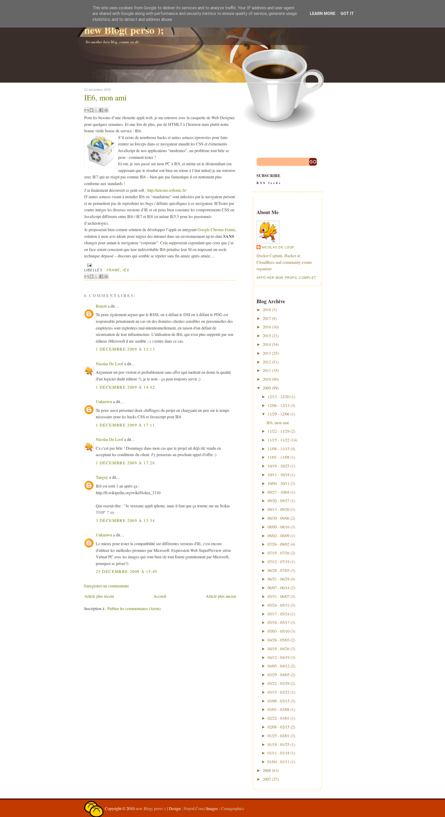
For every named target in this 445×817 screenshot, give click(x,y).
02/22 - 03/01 (278, 718)
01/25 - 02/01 (278, 735)
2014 (267, 344)
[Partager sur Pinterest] (106, 110)
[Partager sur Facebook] (101, 110)
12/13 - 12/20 (278, 396)
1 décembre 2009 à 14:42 (125, 387)
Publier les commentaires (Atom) (134, 608)
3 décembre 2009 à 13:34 (125, 520)
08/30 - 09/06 (278, 518)
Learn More (322, 13)
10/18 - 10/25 (278, 465)
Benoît (101, 306)
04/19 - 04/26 (278, 648)
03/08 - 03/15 (278, 700)
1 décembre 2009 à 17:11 (125, 425)
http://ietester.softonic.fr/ (166, 190)
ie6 (126, 270)
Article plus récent (99, 596)
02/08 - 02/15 (278, 726)
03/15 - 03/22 (278, 692)
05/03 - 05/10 (278, 631)
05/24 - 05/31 (278, 605)
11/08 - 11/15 (278, 448)
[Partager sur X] (96, 110)
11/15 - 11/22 (278, 439)
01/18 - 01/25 (278, 744)
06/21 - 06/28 (278, 578)
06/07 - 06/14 (278, 587)
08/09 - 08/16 (278, 526)
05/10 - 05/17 (278, 622)
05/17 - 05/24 (278, 613)
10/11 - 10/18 (278, 474)
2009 (267, 387)
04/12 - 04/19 (278, 657)
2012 (267, 361)
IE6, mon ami (105, 97)
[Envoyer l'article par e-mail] (88, 265)
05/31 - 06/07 (278, 596)
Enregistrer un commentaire (106, 585)
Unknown (104, 401)
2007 (267, 779)
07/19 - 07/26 (278, 552)
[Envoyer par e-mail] (86, 110)
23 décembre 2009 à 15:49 (126, 571)
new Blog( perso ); (124, 29)
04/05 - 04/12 (278, 665)
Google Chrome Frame (216, 229)
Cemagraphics (232, 808)
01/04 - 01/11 (278, 761)
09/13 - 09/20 (278, 509)
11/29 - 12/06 (278, 413)
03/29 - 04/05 (278, 674)
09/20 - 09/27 (278, 500)
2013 (267, 353)
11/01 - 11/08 (278, 457)
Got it (347, 13)
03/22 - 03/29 (278, 683)
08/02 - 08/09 (278, 535)
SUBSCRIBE (268, 178)
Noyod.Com (193, 808)
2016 (267, 326)
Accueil (159, 596)
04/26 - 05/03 (278, 639)
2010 (267, 379)
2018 (267, 309)
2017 (267, 318)
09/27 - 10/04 (278, 492)
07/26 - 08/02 (278, 544)
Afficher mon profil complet (286, 278)
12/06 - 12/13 (278, 405)
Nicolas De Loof (109, 363)
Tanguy (102, 477)
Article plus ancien (221, 596)
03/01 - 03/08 (278, 709)
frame (113, 270)
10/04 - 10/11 (278, 483)
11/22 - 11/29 (278, 431)
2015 (267, 335)
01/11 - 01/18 (278, 752)
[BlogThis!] (91, 110)
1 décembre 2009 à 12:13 (125, 349)
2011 (267, 370)
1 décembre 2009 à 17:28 (125, 462)
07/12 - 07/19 (278, 561)
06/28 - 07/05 (278, 570)
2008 (267, 770)
